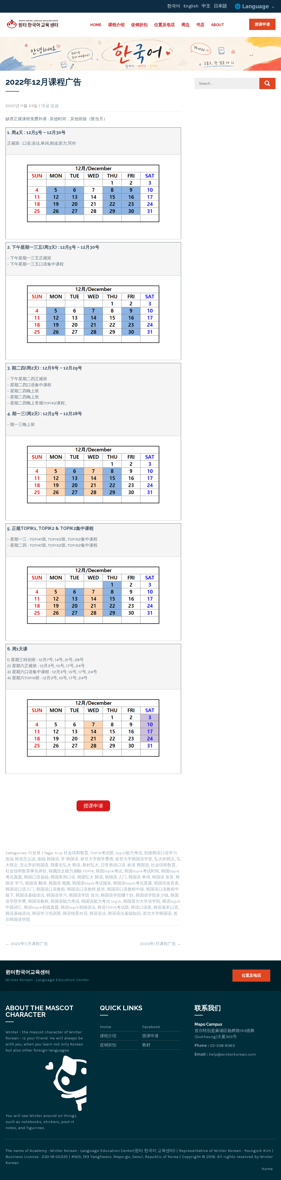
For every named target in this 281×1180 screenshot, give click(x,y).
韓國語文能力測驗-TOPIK (71, 871)
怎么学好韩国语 (34, 865)
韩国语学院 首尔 (84, 895)
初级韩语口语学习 (160, 852)
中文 (206, 6)
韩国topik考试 (109, 871)
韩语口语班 (141, 907)
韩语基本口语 (165, 907)
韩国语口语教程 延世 (86, 889)
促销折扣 (139, 24)
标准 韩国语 (138, 865)
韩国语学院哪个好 (117, 895)
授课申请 (262, 24)
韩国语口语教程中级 (125, 889)
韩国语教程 (38, 901)
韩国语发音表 (166, 883)
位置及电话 (164, 24)
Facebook (151, 1026)
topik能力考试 (129, 852)
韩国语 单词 (139, 877)
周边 (185, 24)
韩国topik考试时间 (141, 871)
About (217, 24)
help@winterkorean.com (232, 1054)
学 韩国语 (69, 858)
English (191, 6)
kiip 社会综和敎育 (71, 852)
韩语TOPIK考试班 (113, 907)
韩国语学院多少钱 (152, 895)
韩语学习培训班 (46, 913)
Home (96, 24)
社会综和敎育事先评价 (26, 871)
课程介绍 (116, 24)
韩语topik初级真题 (41, 907)
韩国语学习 (56, 895)
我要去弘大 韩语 (65, 865)
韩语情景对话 (75, 913)
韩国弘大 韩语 (90, 877)
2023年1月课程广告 (160, 943)
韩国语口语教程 (50, 889)
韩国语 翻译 (36, 883)
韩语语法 (97, 913)
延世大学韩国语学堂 (133, 858)
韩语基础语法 (17, 913)
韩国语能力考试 (64, 901)
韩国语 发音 (163, 877)
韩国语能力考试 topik (101, 901)
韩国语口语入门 (19, 889)
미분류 (34, 852)
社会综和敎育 (163, 865)
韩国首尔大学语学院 (141, 901)
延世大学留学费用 (96, 858)
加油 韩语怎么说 (20, 858)
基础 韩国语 (48, 858)
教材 (146, 1044)
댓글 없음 (50, 105)
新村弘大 (90, 865)
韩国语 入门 (116, 877)
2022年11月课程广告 (26, 943)
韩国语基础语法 (30, 895)
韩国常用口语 (62, 877)
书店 (200, 24)
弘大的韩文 (164, 858)
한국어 (173, 6)
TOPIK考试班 (102, 852)
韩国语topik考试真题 (132, 883)
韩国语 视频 (59, 883)
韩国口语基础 (36, 877)
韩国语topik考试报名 (91, 883)
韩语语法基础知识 (124, 913)
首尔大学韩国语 (157, 913)
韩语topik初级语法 (78, 907)
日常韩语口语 (113, 865)
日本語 (220, 6)
